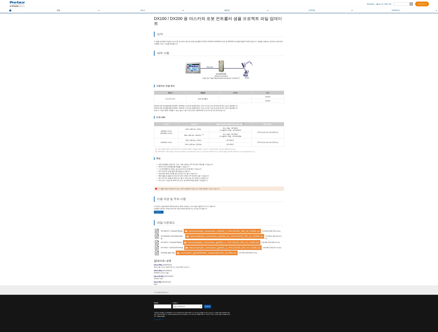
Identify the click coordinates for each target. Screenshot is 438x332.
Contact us (422, 4)
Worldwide (370, 4)
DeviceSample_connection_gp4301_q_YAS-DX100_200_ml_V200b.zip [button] (224, 247)
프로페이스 (396, 10)
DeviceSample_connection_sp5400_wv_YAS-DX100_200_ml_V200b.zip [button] (226, 236)
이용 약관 (158, 212)
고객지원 (311, 10)
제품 (58, 10)
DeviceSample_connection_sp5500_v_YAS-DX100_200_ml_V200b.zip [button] (224, 231)
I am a (175, 303)
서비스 (142, 10)
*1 (156, 149)
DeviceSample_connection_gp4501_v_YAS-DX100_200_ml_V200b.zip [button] (223, 242)
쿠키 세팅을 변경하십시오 (161, 292)
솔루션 (227, 10)
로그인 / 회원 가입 (384, 4)
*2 (156, 151)
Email (156, 303)
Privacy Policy (161, 316)
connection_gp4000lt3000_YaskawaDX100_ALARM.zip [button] (208, 253)
